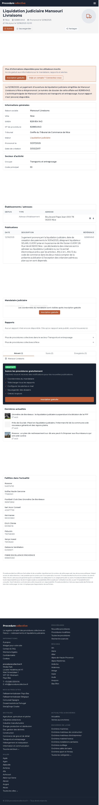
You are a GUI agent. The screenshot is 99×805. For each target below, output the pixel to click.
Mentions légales (10, 652)
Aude (53, 677)
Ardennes (55, 667)
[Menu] (94, 3)
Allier (53, 654)
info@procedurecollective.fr (16, 684)
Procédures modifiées (60, 632)
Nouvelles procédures (60, 629)
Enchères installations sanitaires (64, 742)
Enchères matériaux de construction (66, 732)
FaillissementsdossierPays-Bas (16, 693)
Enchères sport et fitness (62, 752)
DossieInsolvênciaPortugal (14, 703)
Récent (18, 353)
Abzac (5, 788)
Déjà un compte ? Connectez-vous (45, 78)
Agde (5, 758)
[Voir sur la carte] (90, 218)
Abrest (5, 781)
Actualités (55, 716)
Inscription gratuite (16, 78)
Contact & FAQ (9, 649)
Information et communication (16, 746)
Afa (4, 771)
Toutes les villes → (10, 791)
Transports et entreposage (14, 739)
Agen (5, 761)
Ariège (54, 671)
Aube (53, 674)
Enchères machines (59, 729)
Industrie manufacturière (13, 723)
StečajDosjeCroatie (11, 706)
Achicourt (7, 774)
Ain (52, 648)
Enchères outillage (59, 745)
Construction (8, 733)
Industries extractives (12, 720)
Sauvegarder (25, 28)
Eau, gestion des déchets (13, 730)
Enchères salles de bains (61, 748)
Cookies (6, 659)
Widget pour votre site (12, 645)
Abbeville (7, 765)
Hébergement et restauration (15, 743)
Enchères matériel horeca (62, 739)
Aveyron (54, 680)
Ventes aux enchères (60, 720)
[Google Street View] (93, 218)
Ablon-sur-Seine (9, 778)
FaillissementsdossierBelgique (16, 697)
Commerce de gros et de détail (16, 736)
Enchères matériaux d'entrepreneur (66, 735)
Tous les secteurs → (11, 749)
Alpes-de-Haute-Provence (62, 658)
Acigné (6, 784)
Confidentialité (9, 655)
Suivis (49, 353)
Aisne (53, 651)
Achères (6, 768)
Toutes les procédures (60, 635)
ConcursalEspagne (11, 700)
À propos (6, 642)
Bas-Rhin (55, 684)
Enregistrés (80, 353)
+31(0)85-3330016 (12, 682)
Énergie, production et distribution (17, 726)
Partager (73, 28)
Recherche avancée (59, 639)
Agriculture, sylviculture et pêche (17, 716)
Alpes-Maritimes (58, 661)
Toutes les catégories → (61, 755)
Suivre (10, 28)
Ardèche (55, 664)
